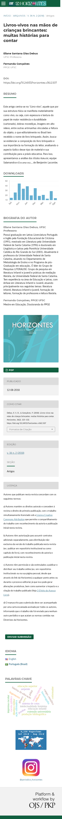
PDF (11, 370)
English (12, 659)
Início (7, 15)
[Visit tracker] (31, 740)
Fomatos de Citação (20, 429)
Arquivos (19, 15)
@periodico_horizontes (31, 779)
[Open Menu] (3, 3)
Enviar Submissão (19, 636)
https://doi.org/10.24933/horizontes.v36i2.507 (30, 82)
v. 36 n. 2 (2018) (35, 15)
